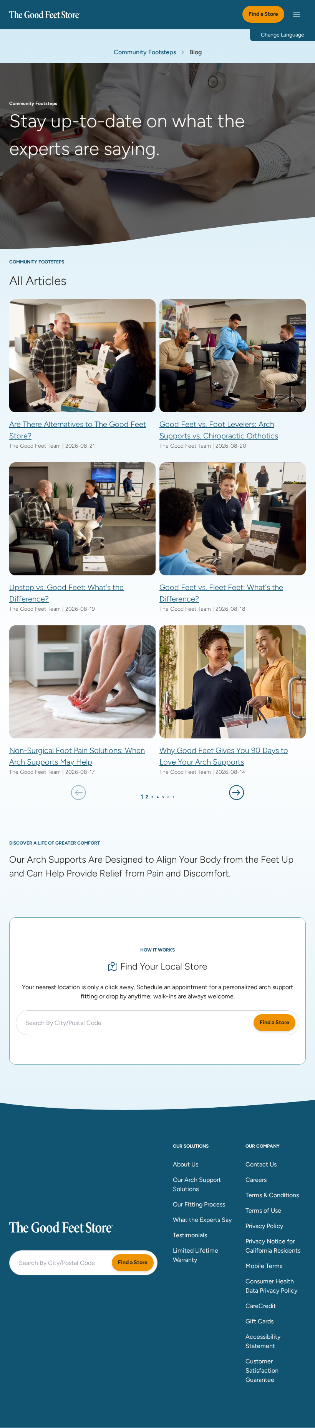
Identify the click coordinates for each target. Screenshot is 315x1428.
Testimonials (190, 1235)
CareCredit (260, 1306)
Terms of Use (263, 1210)
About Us (185, 1164)
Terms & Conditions (272, 1195)
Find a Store (263, 14)
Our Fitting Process (199, 1204)
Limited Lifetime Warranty (195, 1255)
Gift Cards (259, 1321)
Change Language (282, 35)
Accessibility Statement (262, 1341)
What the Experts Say (202, 1219)
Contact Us (261, 1164)
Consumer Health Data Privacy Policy (271, 1286)
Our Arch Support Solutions (197, 1184)
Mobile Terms (263, 1266)
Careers (256, 1179)
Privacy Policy (264, 1226)
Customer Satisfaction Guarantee (262, 1370)
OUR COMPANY (262, 1146)
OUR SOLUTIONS (191, 1146)
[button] (78, 792)
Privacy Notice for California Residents (272, 1246)
